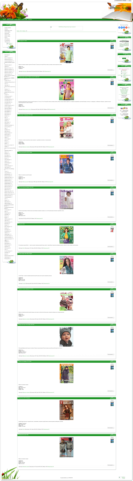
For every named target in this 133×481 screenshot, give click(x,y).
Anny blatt (6, 85)
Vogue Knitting (7, 172)
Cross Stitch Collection (8, 99)
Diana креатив (7, 114)
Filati (5, 117)
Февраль (24, 30)
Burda (24, 248)
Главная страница (8, 27)
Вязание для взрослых (8, 192)
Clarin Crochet (7, 90)
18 (126, 44)
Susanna (6, 164)
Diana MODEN (7, 111)
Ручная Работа (7, 231)
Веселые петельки (8, 175)
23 (124, 45)
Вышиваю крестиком (8, 177)
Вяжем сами (7, 189)
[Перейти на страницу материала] (66, 62)
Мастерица (6, 223)
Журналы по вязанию (26, 146)
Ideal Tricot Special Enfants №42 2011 (25, 187)
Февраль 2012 (124, 40)
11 (126, 43)
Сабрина (6, 232)
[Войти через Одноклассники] (124, 30)
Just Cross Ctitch (7, 126)
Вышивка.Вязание (8, 183)
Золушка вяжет (7, 209)
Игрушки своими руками (9, 255)
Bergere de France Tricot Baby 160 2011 (26, 324)
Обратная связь (7, 41)
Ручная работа (7, 258)
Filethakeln (6, 119)
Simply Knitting (7, 162)
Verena (6, 171)
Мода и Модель (7, 226)
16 (124, 44)
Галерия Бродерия (8, 197)
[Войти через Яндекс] (126, 27)
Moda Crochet (7, 134)
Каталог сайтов (7, 36)
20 (120, 45)
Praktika (6, 146)
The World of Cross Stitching (9, 168)
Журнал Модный (7, 203)
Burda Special (7, 243)
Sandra (6, 161)
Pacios (6, 140)
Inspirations (6, 123)
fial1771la (126, 89)
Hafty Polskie (7, 122)
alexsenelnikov (122, 89)
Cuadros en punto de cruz (9, 105)
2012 (21, 30)
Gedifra (6, 120)
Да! (5, 198)
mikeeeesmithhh (124, 93)
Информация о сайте (8, 30)
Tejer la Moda (7, 167)
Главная (18, 30)
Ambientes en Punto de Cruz (9, 82)
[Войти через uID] (119, 27)
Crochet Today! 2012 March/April (25, 253)
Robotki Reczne (7, 156)
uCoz (12, 479)
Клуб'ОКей (6, 214)
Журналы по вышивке (8, 69)
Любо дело (6, 220)
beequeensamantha (124, 92)
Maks (126, 91)
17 (125, 44)
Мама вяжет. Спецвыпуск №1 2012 (25, 114)
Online (6, 137)
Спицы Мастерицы (8, 235)
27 (120, 46)
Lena (5, 249)
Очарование (7, 229)
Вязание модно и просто (9, 194)
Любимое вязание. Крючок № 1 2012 (25, 289)
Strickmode (6, 246)
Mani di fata (7, 131)
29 (122, 46)
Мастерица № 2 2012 (22, 40)
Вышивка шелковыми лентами (9, 62)
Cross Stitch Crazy (8, 100)
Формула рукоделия (8, 237)
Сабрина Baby (7, 234)
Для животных (7, 257)
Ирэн (5, 211)
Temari (6, 56)
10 (125, 43)
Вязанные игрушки (8, 195)
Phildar (6, 143)
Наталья (6, 228)
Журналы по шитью (8, 72)
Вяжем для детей (7, 186)
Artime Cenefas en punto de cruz (10, 86)
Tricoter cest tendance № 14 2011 (24, 361)
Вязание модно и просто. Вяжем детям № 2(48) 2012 (28, 76)
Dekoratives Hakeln (8, 108)
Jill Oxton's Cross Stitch (8, 125)
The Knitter (6, 252)
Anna (5, 83)
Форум (6, 37)
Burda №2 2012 (21, 224)
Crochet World (7, 97)
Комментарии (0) (48, 71)
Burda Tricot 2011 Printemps (24, 397)
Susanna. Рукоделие (8, 165)
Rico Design (7, 155)
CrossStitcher (7, 103)
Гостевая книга (7, 40)
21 (121, 45)
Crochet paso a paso (8, 96)
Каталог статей (7, 34)
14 (121, 44)
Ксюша (6, 217)
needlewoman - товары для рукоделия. (124, 75)
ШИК (6, 240)
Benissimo (6, 89)
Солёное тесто (7, 80)
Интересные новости (8, 59)
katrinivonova (123, 91)
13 (120, 44)
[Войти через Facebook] (124, 27)
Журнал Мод (7, 201)
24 (125, 45)
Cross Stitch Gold (7, 102)
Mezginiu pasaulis (7, 132)
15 (122, 44)
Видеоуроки (7, 33)
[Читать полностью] (110, 70)
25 (126, 45)
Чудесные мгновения (8, 238)
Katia (5, 128)
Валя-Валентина (7, 174)
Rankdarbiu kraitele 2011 (23, 434)
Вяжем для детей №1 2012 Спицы (25, 152)
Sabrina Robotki (7, 159)
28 (121, 46)
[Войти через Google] (129, 27)
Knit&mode (7, 129)
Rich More (6, 153)
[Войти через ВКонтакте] (122, 27)
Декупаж (6, 66)
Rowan (6, 158)
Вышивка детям (7, 180)
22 (122, 45)
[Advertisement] (66, 24)
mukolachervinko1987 (124, 90)
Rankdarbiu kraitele (8, 150)
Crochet (6, 94)
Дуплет (6, 200)
